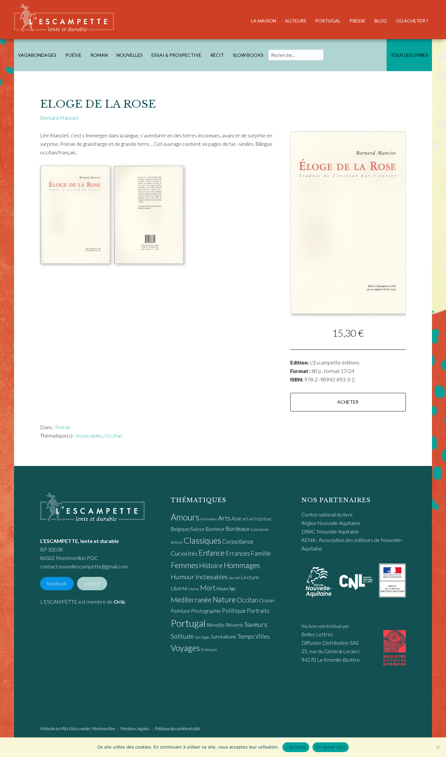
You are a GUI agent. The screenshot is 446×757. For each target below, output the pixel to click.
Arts (224, 518)
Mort (207, 587)
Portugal (188, 623)
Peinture (180, 611)
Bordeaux (237, 528)
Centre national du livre (327, 514)
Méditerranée (191, 599)
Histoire (211, 565)
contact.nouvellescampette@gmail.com (84, 566)
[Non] (438, 747)
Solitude (182, 636)
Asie (236, 518)
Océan (267, 600)
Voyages (185, 648)
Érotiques (209, 649)
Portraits (258, 610)
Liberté (179, 588)
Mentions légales (135, 728)
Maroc (193, 588)
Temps (245, 636)
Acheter (347, 402)
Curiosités (184, 553)
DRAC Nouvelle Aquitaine (330, 531)
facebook (57, 583)
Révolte (216, 625)
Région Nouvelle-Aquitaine (330, 523)
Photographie (206, 611)
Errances (238, 553)
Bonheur (215, 529)
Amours (185, 517)
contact (92, 583)
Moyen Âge (225, 588)
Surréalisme (223, 637)
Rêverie (234, 625)
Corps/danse (237, 541)
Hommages (242, 565)
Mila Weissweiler (75, 728)
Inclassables (89, 435)
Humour (183, 576)
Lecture (250, 577)
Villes (262, 636)
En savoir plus (330, 746)
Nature (224, 599)
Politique (234, 610)
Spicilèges (202, 637)
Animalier (208, 519)
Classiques (202, 540)
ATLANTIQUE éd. (257, 519)
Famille (261, 553)
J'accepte (296, 746)
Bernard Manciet (59, 118)
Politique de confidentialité (177, 728)
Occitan (113, 435)
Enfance (212, 552)
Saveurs (255, 624)
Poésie (63, 427)
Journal (234, 578)
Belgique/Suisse (187, 529)
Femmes (184, 565)
